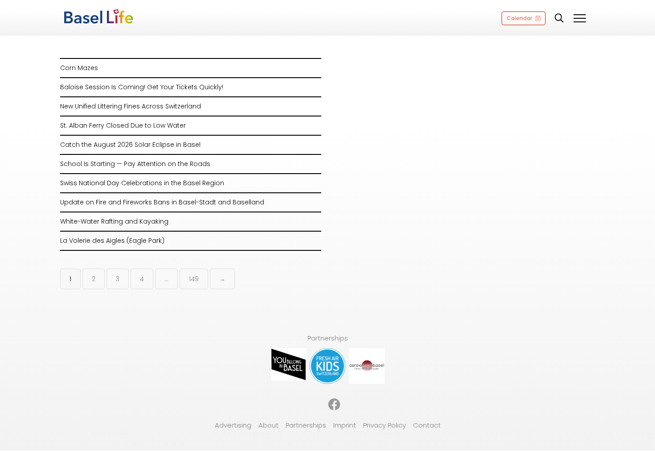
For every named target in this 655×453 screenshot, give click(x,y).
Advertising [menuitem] (233, 425)
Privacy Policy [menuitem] (384, 425)
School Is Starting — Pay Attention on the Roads (135, 163)
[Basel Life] (98, 17)
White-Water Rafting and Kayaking (114, 221)
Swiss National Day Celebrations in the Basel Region (142, 183)
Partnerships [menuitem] (306, 425)
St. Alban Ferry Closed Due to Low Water (123, 125)
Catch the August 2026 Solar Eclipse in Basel (130, 144)
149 (194, 278)
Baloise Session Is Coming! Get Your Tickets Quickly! (141, 87)
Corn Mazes (79, 67)
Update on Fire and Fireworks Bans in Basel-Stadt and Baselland (162, 202)
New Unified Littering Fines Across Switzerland (130, 106)
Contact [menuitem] (427, 425)
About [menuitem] (268, 425)
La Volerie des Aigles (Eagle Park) (112, 240)
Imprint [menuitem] (344, 425)
